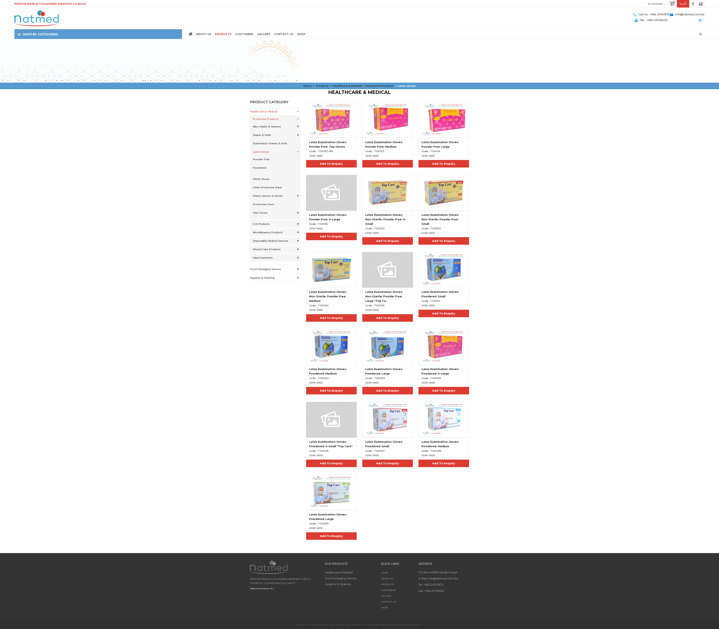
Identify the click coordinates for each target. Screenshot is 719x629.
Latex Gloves (261, 151)
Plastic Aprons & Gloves (268, 195)
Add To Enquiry (331, 163)
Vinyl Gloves (260, 212)
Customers (244, 34)
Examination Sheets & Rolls (270, 143)
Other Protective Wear (267, 187)
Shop (301, 34)
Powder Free (261, 159)
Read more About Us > (262, 588)
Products (223, 34)
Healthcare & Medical (339, 572)
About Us (203, 34)
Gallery (263, 34)
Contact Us (283, 34)
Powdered (259, 167)
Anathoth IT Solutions (411, 624)
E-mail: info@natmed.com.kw (438, 578)
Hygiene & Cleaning (338, 584)
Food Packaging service (341, 578)
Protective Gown (263, 204)
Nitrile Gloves (261, 178)
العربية (683, 3)
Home (384, 572)
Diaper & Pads (262, 134)
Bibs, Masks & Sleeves (267, 126)
